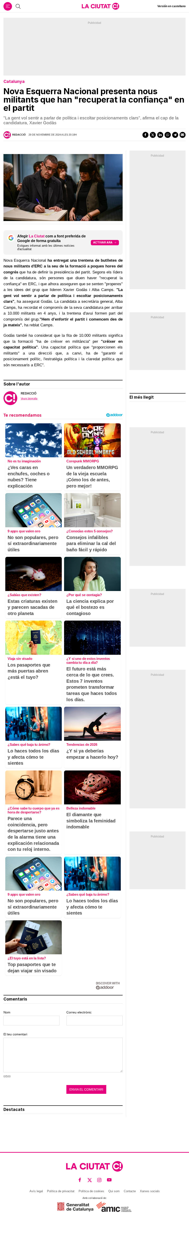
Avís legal (36, 1191)
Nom (6, 1012)
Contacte (130, 1191)
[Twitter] (153, 135)
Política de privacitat (60, 1191)
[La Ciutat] (100, 6)
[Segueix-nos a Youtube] (109, 1180)
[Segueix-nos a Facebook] (79, 1180)
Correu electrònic (79, 1012)
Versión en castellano (171, 6)
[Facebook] (145, 135)
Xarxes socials (150, 1191)
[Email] (183, 135)
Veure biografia (29, 398)
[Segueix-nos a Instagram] (99, 1180)
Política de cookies (91, 1191)
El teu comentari (15, 1034)
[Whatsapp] (168, 135)
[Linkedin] (160, 135)
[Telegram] (175, 135)
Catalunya (14, 81)
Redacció (19, 134)
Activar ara (102, 242)
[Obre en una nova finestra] (75, 1206)
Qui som (114, 1191)
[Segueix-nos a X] (89, 1180)
